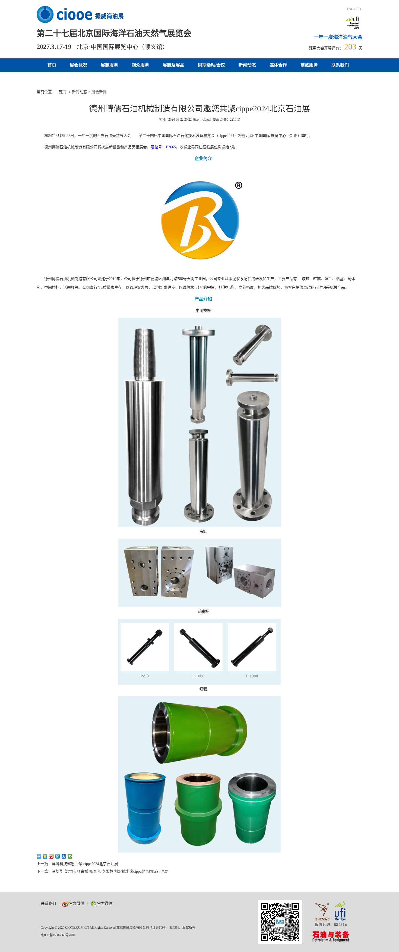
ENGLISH (354, 9)
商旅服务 (309, 65)
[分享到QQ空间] (45, 856)
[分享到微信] (70, 856)
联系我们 (340, 65)
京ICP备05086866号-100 (58, 935)
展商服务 (109, 65)
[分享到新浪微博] (51, 856)
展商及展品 (173, 65)
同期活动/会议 (211, 65)
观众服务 (140, 65)
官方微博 (76, 903)
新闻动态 (247, 65)
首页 (51, 65)
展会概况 (78, 65)
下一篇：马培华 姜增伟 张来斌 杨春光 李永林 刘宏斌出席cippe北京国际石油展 (102, 871)
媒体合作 (278, 65)
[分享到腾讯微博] (57, 856)
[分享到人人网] (64, 856)
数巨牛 (120, 903)
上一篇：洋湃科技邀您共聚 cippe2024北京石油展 (77, 864)
